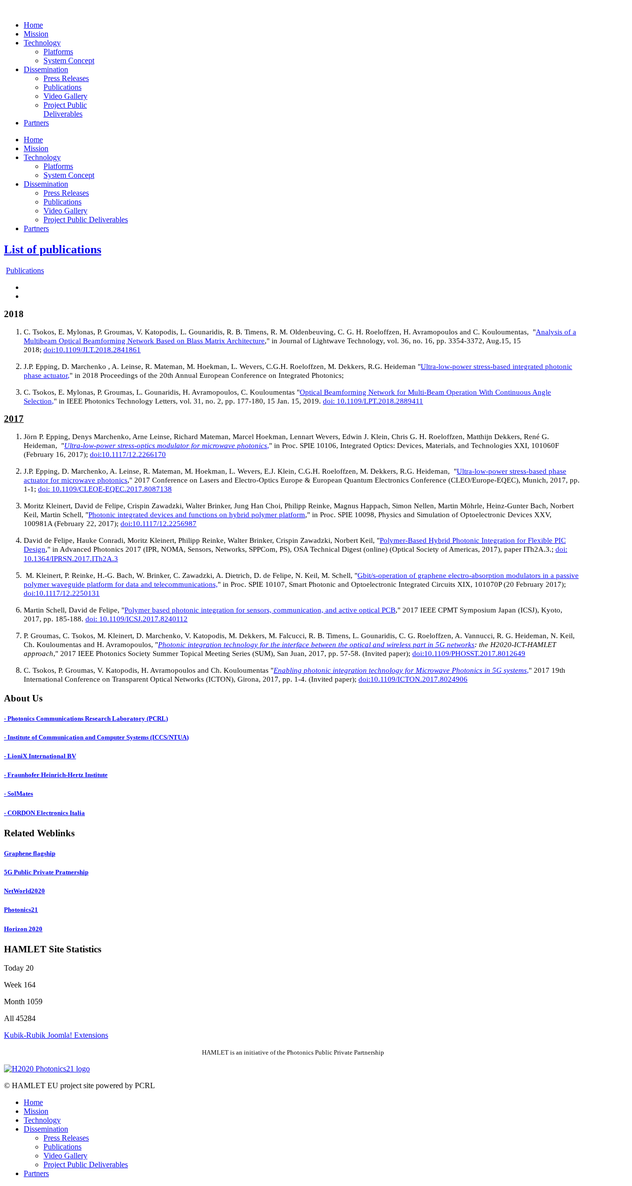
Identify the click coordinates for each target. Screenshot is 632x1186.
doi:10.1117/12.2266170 (128, 454)
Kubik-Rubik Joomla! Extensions (56, 1035)
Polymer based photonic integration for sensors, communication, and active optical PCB (259, 610)
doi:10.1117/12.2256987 (158, 524)
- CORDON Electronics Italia (44, 813)
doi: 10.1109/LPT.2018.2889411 (373, 401)
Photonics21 (21, 909)
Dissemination (46, 1129)
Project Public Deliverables (85, 1164)
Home (33, 1102)
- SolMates (18, 793)
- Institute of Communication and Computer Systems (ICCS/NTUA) (96, 737)
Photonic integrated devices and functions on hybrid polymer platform (196, 515)
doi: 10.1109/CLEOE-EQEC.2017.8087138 (105, 489)
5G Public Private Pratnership (46, 872)
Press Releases (66, 1138)
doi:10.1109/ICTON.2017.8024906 (413, 679)
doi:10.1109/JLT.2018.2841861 (92, 350)
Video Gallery (65, 1155)
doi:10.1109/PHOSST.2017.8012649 (468, 653)
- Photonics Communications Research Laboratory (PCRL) (86, 718)
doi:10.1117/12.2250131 (62, 593)
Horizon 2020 (23, 929)
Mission (36, 1111)
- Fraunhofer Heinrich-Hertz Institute (56, 774)
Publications (25, 270)
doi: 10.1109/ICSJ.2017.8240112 (136, 619)
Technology (42, 1120)
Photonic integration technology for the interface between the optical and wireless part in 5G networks (316, 645)
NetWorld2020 (24, 891)
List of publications (52, 249)
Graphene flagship (29, 853)
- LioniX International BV (40, 756)
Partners (36, 1173)
